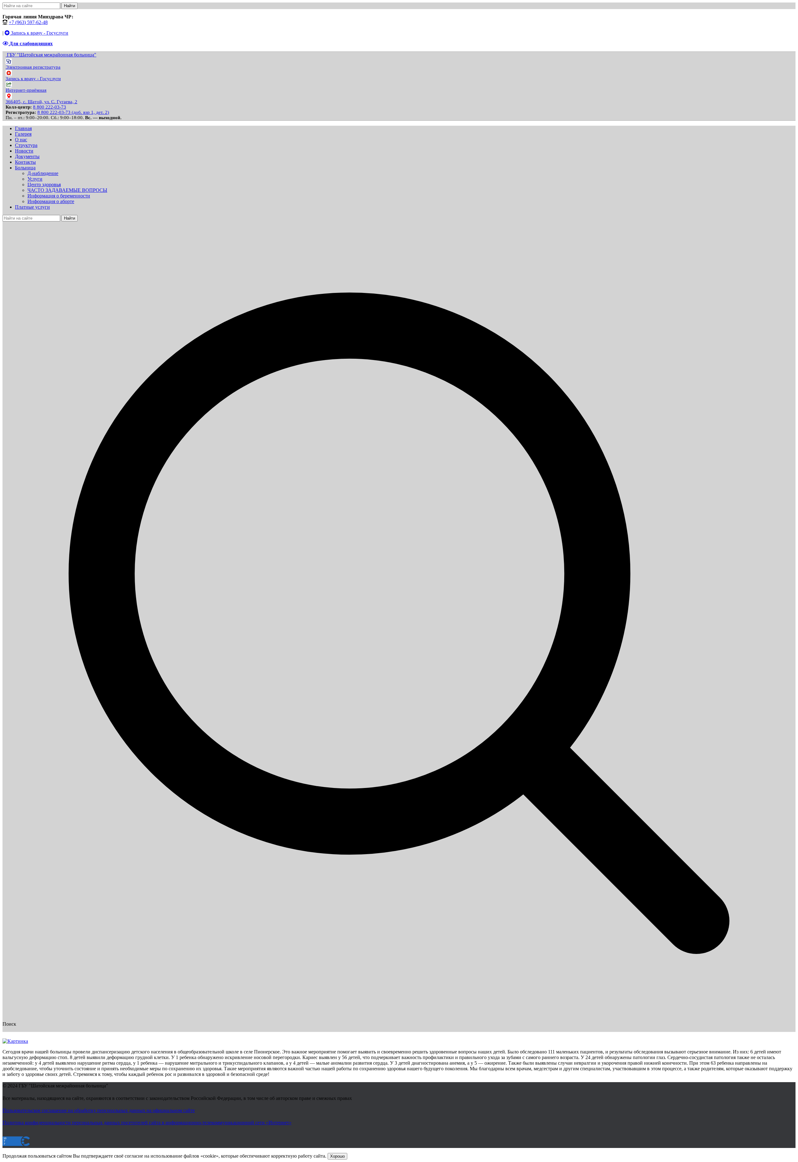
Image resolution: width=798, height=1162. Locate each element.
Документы (27, 156)
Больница (25, 167)
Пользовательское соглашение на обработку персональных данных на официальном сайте (98, 1110)
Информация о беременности (58, 195)
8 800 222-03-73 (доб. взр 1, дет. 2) (73, 112)
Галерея (23, 134)
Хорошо (337, 1156)
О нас (21, 139)
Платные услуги (32, 207)
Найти (69, 5)
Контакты (25, 162)
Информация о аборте (50, 201)
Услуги (34, 179)
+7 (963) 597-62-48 (28, 22)
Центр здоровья (44, 184)
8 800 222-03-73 (49, 107)
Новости (24, 150)
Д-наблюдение (42, 173)
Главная (23, 128)
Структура (26, 145)
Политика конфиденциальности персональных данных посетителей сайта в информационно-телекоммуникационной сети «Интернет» (146, 1122)
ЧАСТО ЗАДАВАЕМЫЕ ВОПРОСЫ (67, 190)
